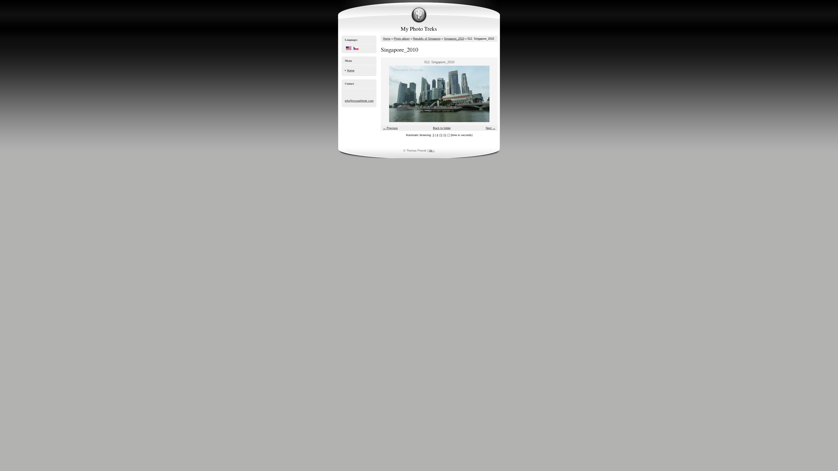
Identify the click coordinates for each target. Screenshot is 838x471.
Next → (490, 128)
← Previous (390, 128)
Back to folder (442, 128)
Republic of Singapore (427, 38)
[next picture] (490, 94)
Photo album (402, 38)
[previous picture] (388, 94)
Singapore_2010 (454, 38)
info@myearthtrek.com (359, 100)
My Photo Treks (419, 28)
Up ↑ (432, 150)
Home (350, 70)
